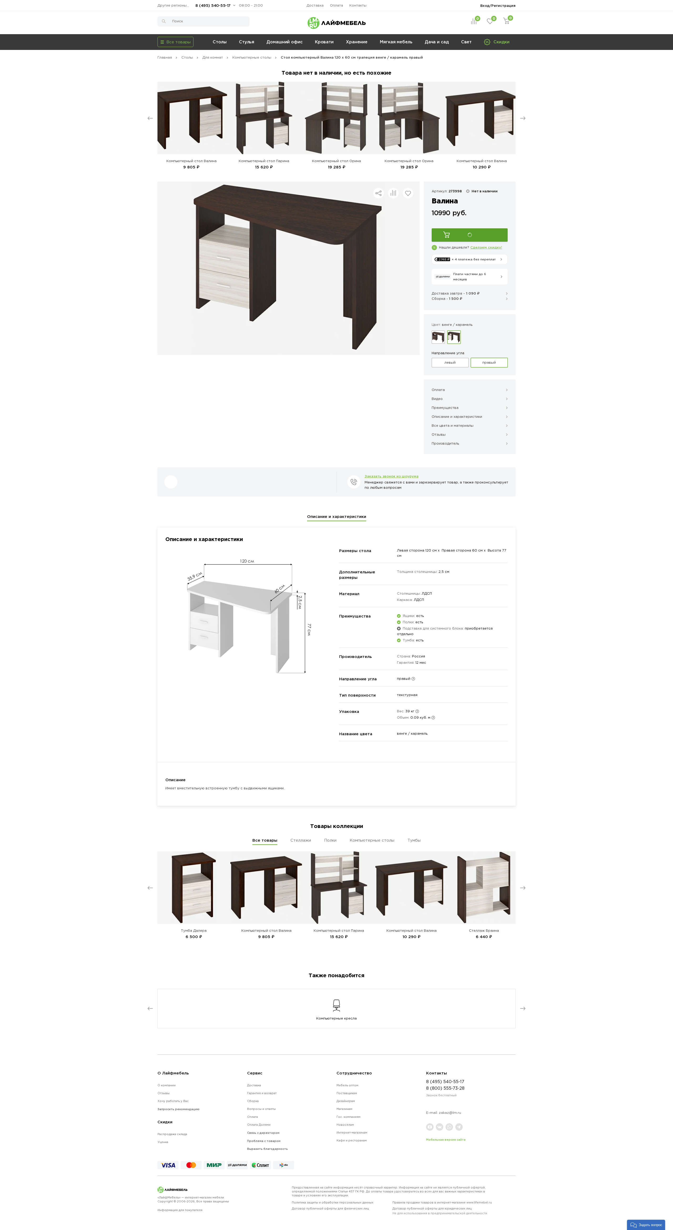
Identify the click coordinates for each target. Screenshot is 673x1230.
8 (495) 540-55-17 (213, 5)
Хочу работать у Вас (173, 1101)
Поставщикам (346, 1093)
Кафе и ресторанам (351, 1140)
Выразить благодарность (267, 1148)
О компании (166, 1085)
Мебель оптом (347, 1085)
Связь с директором (263, 1132)
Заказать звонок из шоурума (392, 476)
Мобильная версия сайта (446, 1139)
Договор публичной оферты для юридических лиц (439, 1210)
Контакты (357, 5)
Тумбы (414, 840)
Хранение (357, 41)
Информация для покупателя (179, 1210)
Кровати (324, 41)
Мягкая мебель (396, 41)
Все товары (264, 840)
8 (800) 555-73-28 (445, 1088)
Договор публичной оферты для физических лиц (330, 1208)
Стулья (246, 41)
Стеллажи (300, 840)
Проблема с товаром (264, 1140)
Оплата (336, 5)
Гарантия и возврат (262, 1093)
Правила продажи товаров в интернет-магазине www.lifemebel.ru (442, 1202)
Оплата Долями (259, 1124)
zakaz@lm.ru (450, 1113)
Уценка (162, 1142)
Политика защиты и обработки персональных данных (332, 1202)
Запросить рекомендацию (178, 1109)
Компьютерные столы (372, 840)
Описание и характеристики (336, 516)
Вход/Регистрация (498, 5)
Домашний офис (285, 41)
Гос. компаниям (348, 1116)
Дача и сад (437, 41)
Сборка (253, 1101)
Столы (220, 41)
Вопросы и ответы (261, 1108)
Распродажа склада (172, 1134)
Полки (330, 840)
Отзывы (163, 1093)
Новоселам (345, 1124)
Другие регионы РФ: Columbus (174, 5)
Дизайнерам (345, 1101)
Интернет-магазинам (351, 1132)
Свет (466, 41)
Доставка (315, 5)
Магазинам (344, 1108)
